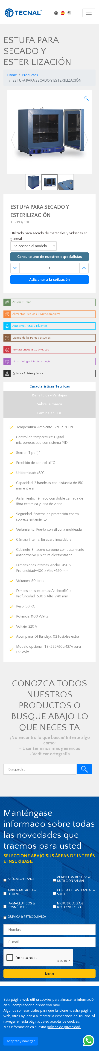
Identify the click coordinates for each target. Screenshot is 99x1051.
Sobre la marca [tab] (49, 404)
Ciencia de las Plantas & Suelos (76, 892)
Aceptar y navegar (20, 1041)
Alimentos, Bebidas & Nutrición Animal (73, 879)
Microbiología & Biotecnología (70, 905)
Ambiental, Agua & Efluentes (22, 892)
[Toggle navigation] (88, 12)
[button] (13, 140)
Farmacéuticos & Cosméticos (21, 905)
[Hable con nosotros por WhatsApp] (88, 1040)
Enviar (49, 973)
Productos (30, 75)
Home (12, 75)
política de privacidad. (64, 1027)
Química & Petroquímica (27, 917)
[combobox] (33, 246)
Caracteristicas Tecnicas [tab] (49, 386)
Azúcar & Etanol (21, 879)
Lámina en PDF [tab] (49, 413)
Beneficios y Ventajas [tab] (49, 395)
